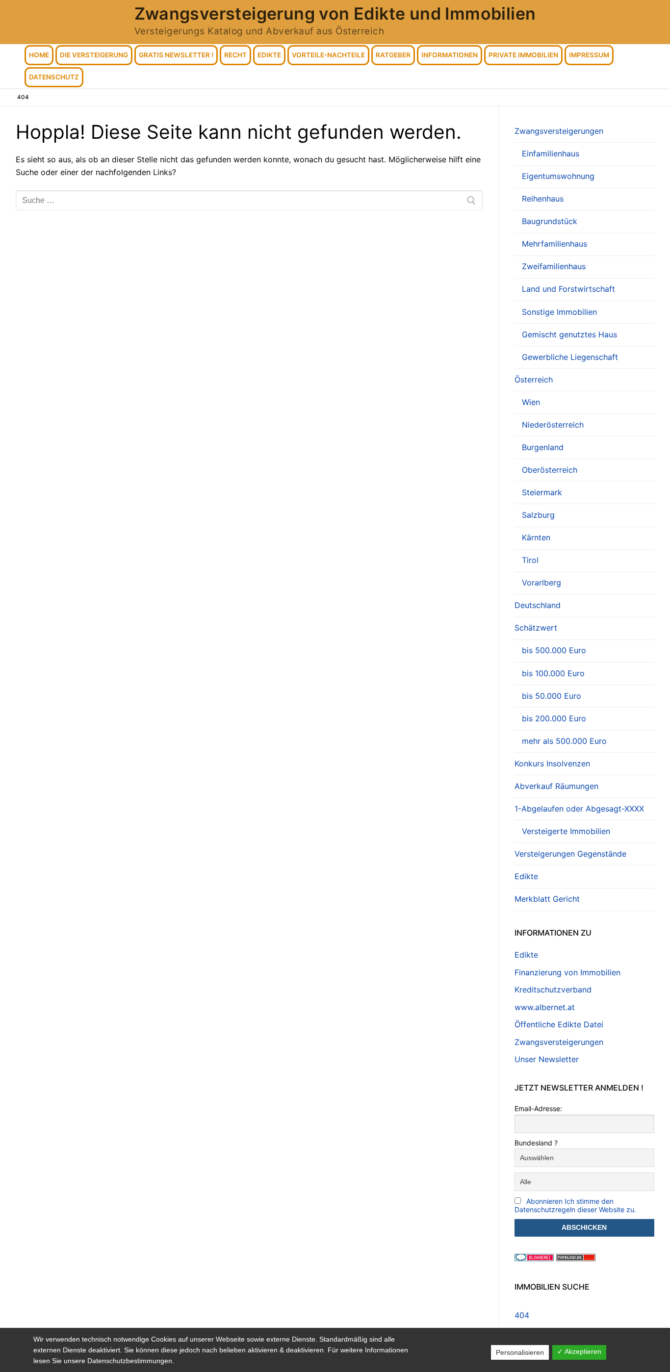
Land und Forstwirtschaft (568, 289)
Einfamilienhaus (550, 153)
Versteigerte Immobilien (566, 831)
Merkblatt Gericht (547, 899)
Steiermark (542, 492)
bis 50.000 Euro (551, 696)
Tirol (530, 560)
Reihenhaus (543, 198)
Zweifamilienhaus (554, 266)
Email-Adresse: (538, 1108)
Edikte (526, 876)
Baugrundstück (549, 221)
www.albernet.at (545, 1007)
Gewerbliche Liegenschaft (570, 357)
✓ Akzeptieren (579, 1351)
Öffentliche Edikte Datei (559, 1024)
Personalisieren (520, 1352)
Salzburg (538, 515)
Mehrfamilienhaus (554, 244)
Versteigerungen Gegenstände (570, 854)
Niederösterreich (553, 425)
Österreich (534, 379)
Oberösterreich (549, 470)
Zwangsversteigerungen (559, 131)
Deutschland (538, 605)
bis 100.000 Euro (553, 673)
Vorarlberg (541, 582)
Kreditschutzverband (553, 989)
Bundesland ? (536, 1143)
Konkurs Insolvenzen (552, 763)
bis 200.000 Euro (554, 718)
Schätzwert (536, 628)
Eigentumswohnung (558, 176)
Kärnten (536, 537)
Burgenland (543, 447)
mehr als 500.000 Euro (564, 741)
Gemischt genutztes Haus (569, 334)
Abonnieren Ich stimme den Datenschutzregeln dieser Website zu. (575, 1205)
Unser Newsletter (547, 1059)
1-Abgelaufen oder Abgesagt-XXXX (579, 808)
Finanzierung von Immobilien (567, 972)
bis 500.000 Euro (554, 650)
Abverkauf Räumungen (556, 786)
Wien (531, 402)
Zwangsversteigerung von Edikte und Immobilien (335, 13)
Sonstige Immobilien (559, 312)
